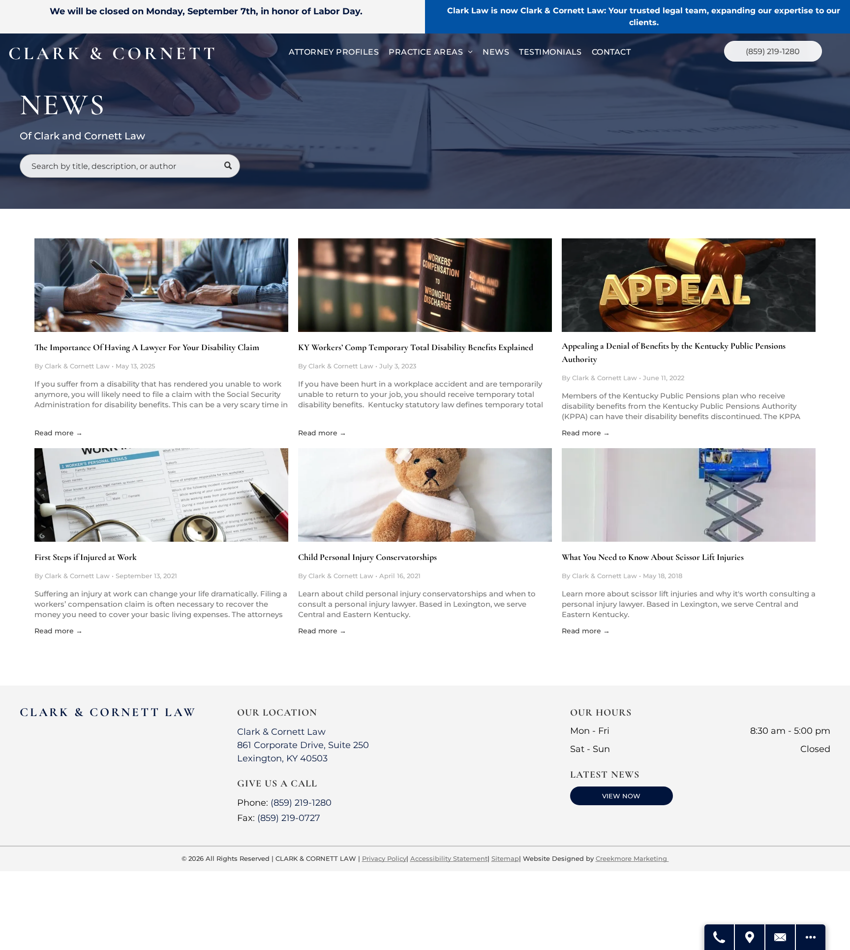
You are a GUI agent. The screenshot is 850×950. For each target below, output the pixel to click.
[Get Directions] (750, 937)
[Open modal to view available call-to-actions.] (810, 937)
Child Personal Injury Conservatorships (367, 557)
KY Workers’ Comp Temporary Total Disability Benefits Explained (415, 347)
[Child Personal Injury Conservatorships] (425, 495)
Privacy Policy (384, 858)
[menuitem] (334, 52)
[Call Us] (719, 937)
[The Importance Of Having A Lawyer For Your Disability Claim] (161, 285)
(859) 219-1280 (301, 802)
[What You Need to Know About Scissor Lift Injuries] (689, 495)
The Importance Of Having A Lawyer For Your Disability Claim (146, 347)
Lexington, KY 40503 (282, 758)
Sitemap (505, 858)
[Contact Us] (780, 937)
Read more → (58, 432)
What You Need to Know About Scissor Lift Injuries (653, 557)
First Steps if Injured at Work (85, 557)
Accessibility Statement (448, 858)
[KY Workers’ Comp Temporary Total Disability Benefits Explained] (425, 285)
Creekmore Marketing (632, 858)
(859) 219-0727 (288, 818)
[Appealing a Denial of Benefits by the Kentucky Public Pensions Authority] (689, 285)
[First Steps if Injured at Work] (161, 495)
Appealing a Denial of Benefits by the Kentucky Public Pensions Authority (674, 352)
